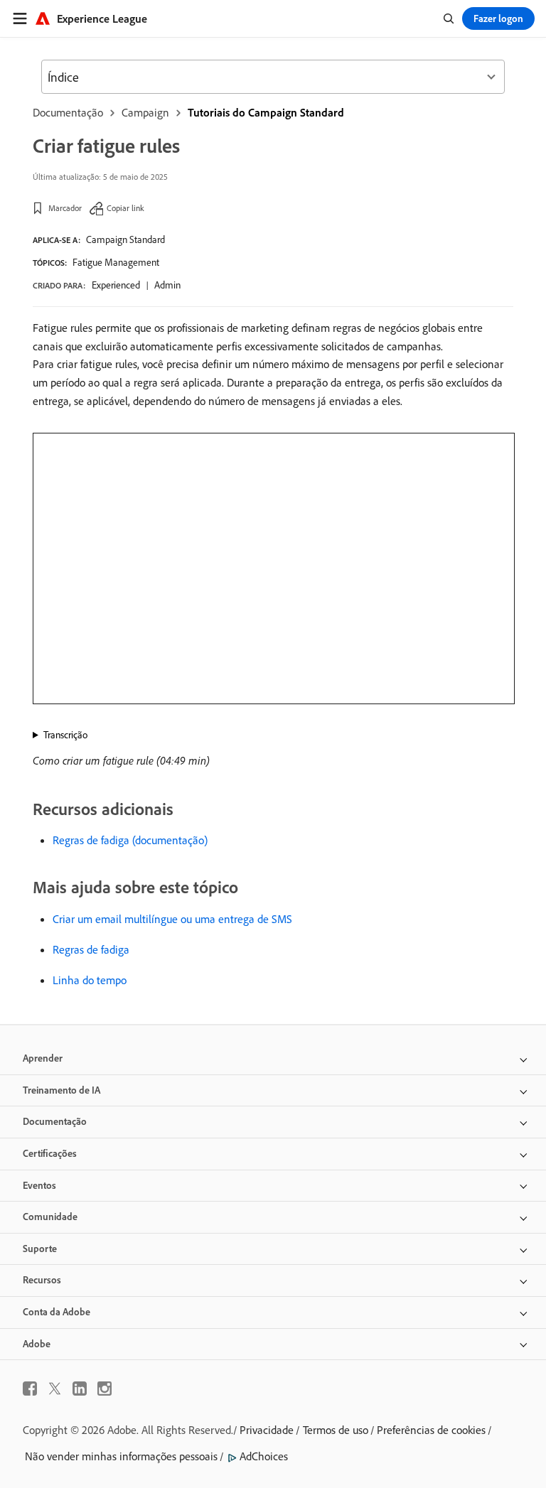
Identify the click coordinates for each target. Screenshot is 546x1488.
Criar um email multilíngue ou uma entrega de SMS (172, 919)
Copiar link (125, 208)
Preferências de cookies (431, 1430)
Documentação (68, 112)
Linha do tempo (90, 980)
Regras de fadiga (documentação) (130, 840)
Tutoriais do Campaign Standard (266, 112)
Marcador (65, 208)
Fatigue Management (116, 262)
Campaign (145, 112)
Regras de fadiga (91, 949)
